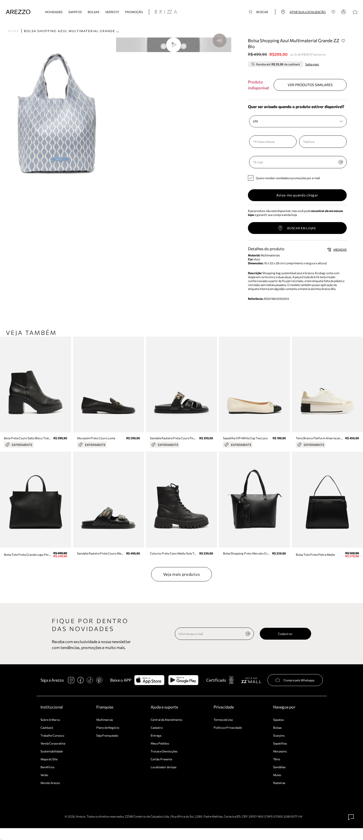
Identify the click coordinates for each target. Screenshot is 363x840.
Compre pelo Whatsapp (298, 680)
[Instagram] (71, 680)
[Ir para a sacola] (355, 12)
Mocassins (280, 751)
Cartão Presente (161, 759)
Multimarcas (104, 719)
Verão (44, 775)
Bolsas (93, 12)
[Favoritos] (333, 12)
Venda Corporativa (52, 743)
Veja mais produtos (181, 574)
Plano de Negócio (107, 727)
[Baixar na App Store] (149, 680)
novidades (53, 12)
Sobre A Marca (50, 719)
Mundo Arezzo (50, 782)
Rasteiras (279, 782)
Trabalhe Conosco (52, 735)
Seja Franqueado (107, 735)
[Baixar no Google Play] (183, 680)
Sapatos (75, 12)
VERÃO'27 (112, 12)
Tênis (276, 759)
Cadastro (157, 727)
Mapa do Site (49, 759)
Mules (277, 775)
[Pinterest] (99, 680)
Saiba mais (312, 64)
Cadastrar (285, 633)
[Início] (18, 12)
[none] (248, 634)
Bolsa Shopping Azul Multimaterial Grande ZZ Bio (76, 31)
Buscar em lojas (301, 228)
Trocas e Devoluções (164, 751)
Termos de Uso (223, 719)
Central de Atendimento (166, 719)
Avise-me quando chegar (297, 195)
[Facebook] (80, 680)
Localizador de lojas (163, 767)
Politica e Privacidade (228, 727)
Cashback (46, 727)
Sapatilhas (280, 743)
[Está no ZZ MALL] (251, 680)
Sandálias (279, 767)
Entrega (156, 735)
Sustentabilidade (51, 751)
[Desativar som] (219, 40)
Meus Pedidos (160, 743)
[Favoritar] (343, 41)
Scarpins (278, 735)
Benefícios (47, 767)
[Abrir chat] (351, 817)
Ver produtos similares (310, 85)
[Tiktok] (90, 680)
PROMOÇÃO (134, 12)
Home (13, 31)
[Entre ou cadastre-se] (344, 12)
